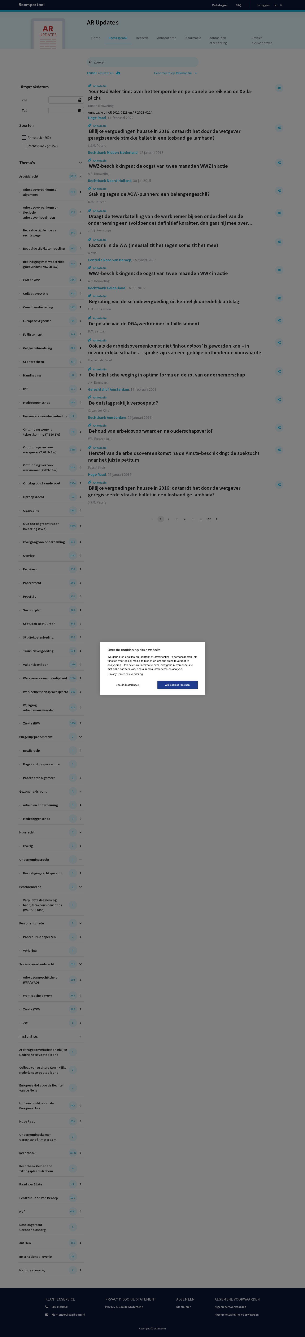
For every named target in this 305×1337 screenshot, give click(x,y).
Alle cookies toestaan (177, 685)
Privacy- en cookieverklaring (125, 674)
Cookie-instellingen (127, 685)
